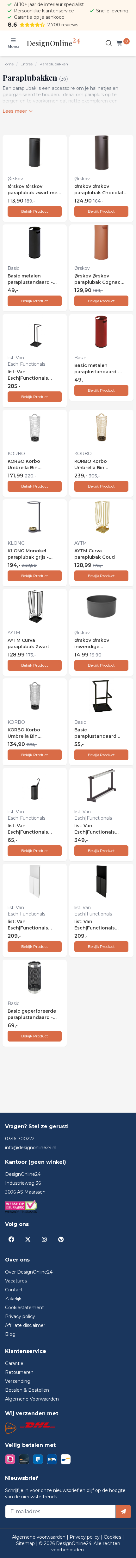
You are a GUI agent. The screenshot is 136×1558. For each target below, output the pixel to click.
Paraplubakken (54, 64)
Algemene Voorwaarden (32, 1399)
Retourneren (19, 1372)
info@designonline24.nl (30, 1147)
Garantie (14, 1363)
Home (8, 64)
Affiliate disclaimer (25, 1325)
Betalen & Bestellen (27, 1390)
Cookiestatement (24, 1307)
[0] (120, 43)
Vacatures (16, 1281)
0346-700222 (19, 1139)
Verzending (17, 1381)
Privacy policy (20, 1316)
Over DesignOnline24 (29, 1272)
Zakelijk (13, 1299)
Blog (10, 1334)
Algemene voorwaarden (39, 1537)
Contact (14, 1290)
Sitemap (26, 1543)
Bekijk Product (34, 211)
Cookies (113, 1537)
